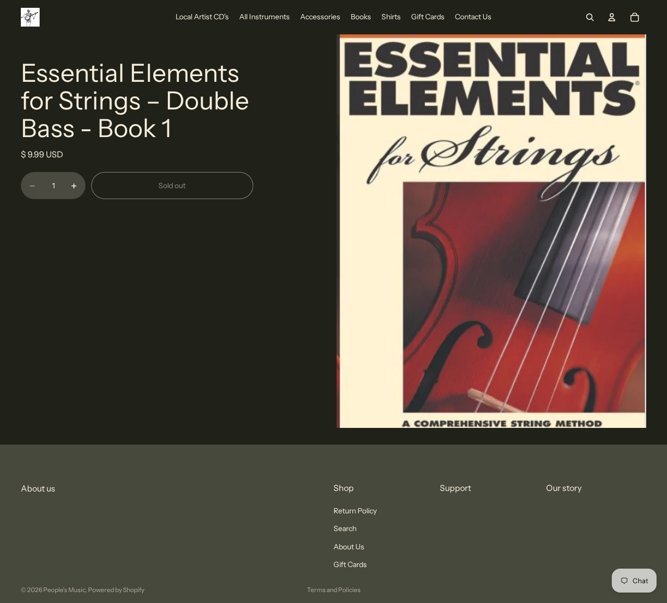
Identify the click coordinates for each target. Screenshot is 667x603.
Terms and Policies (334, 590)
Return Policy (355, 510)
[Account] (611, 17)
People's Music (64, 590)
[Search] (589, 17)
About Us (349, 546)
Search (345, 528)
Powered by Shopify (116, 590)
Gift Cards (350, 564)
